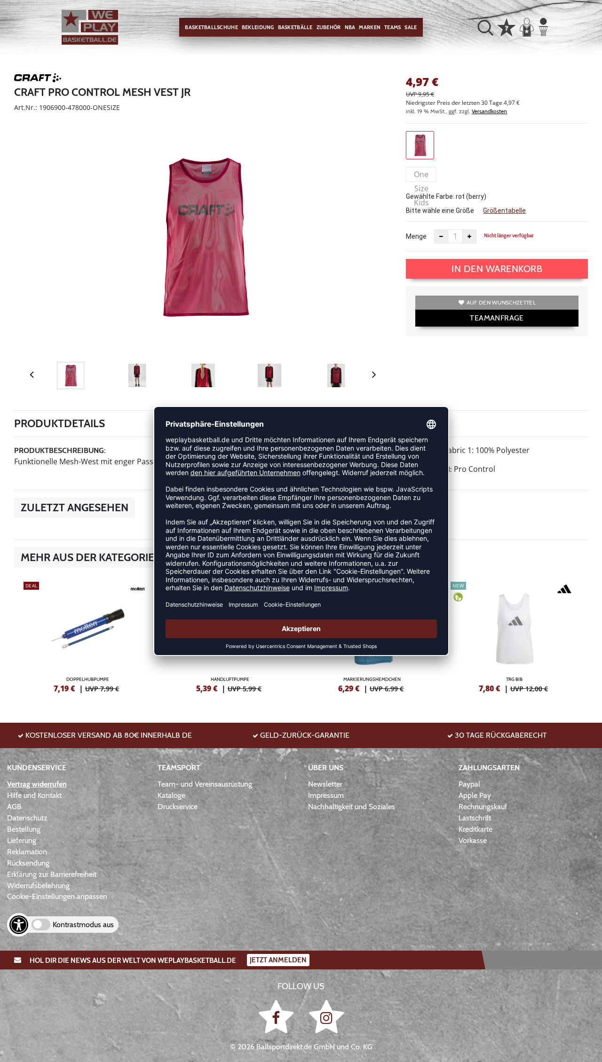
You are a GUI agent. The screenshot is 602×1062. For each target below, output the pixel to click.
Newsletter (325, 784)
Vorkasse (473, 840)
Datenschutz (27, 817)
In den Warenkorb (497, 268)
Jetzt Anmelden (278, 960)
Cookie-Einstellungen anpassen (57, 896)
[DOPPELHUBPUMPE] (88, 636)
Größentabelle (504, 210)
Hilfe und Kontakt (34, 795)
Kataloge (171, 795)
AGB (14, 806)
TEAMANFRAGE (496, 317)
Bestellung (23, 829)
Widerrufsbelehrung (38, 885)
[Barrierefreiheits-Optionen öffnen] (19, 925)
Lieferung (21, 840)
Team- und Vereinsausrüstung (205, 784)
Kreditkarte (475, 829)
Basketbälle (295, 27)
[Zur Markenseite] (37, 79)
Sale (410, 27)
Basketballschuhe (211, 27)
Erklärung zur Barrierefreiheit (51, 874)
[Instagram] (326, 1016)
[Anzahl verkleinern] (441, 236)
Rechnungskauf (483, 806)
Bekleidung (258, 27)
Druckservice (178, 806)
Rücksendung (28, 863)
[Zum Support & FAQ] (506, 26)
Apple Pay (475, 795)
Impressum (326, 795)
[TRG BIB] (515, 636)
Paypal (469, 784)
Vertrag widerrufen (37, 784)
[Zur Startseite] (90, 27)
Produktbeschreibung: (60, 450)
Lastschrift (475, 817)
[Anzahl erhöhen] (469, 236)
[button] (485, 27)
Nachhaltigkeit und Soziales (351, 806)
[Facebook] (277, 1016)
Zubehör (329, 27)
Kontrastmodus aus (83, 924)
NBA (350, 27)
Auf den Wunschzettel (501, 302)
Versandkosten (489, 111)
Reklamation (27, 851)
